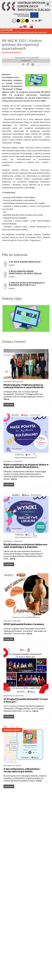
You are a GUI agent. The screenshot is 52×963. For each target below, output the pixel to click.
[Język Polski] (21, 26)
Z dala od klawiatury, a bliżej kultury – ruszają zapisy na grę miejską (22, 770)
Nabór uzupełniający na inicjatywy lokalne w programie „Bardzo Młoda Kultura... (26, 465)
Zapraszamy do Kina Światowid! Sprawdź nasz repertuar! (23, 32)
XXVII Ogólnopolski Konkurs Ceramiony (24, 624)
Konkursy (26, 61)
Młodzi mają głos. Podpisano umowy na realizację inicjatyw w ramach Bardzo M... (24, 386)
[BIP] (31, 26)
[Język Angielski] (25, 26)
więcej (6, 399)
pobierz (12, 265)
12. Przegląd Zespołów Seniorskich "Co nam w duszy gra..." (26, 700)
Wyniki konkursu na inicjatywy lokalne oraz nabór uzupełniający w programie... (25, 545)
